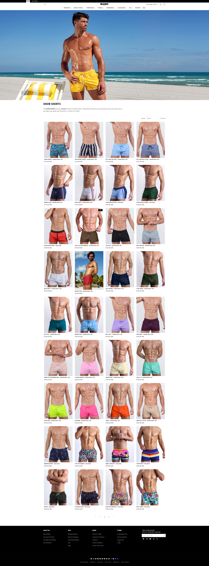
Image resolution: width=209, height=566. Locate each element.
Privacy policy (100, 562)
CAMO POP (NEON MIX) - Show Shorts (114, 506)
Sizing (69, 545)
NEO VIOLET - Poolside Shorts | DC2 (114, 334)
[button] (45, 4)
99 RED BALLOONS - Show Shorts (82, 506)
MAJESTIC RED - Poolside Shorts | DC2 (84, 291)
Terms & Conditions (122, 537)
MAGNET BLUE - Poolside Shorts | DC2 (84, 334)
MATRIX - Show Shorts (49, 506)
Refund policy (93, 562)
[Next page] (113, 517)
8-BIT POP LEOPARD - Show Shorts (83, 463)
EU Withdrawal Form (122, 534)
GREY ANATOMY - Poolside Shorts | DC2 (145, 245)
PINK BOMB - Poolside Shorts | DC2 (83, 420)
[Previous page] (95, 517)
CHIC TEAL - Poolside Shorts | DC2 (52, 334)
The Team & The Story (48, 537)
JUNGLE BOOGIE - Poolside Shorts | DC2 (53, 159)
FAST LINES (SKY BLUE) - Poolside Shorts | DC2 (117, 159)
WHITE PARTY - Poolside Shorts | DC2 (53, 288)
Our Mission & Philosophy (49, 540)
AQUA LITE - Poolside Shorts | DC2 (144, 377)
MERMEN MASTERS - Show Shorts (52, 463)
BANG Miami (85, 562)
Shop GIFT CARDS (96, 534)
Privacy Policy (120, 540)
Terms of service (108, 562)
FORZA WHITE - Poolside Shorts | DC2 (83, 202)
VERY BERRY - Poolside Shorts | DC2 (144, 334)
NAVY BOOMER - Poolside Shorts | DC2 (115, 288)
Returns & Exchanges (73, 537)
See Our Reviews (47, 542)
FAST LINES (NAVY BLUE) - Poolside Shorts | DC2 (147, 159)
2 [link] (104, 517)
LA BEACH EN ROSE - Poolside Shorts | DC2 (85, 377)
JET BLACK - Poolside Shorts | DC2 (114, 245)
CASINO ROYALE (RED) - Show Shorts (52, 245)
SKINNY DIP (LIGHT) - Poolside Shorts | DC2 (146, 420)
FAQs (69, 542)
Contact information (125, 562)
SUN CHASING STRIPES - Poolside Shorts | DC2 (86, 159)
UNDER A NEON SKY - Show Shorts (114, 463)
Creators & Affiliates (97, 542)
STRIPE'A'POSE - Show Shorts (143, 463)
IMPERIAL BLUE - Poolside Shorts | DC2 (53, 202)
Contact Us (95, 540)
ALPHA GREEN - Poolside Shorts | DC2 (145, 288)
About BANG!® (47, 534)
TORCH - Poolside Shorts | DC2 (113, 420)
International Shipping (73, 540)
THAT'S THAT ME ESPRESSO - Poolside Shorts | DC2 (87, 245)
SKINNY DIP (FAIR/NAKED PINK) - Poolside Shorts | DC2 (57, 377)
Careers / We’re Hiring (97, 545)
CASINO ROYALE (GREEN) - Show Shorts (145, 202)
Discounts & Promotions (98, 537)
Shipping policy (116, 562)
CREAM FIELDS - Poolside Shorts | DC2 (115, 377)
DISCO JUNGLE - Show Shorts (143, 506)
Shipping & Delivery (72, 534)
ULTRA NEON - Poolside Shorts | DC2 (52, 420)
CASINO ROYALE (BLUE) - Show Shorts (114, 202)
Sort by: (143, 118)
